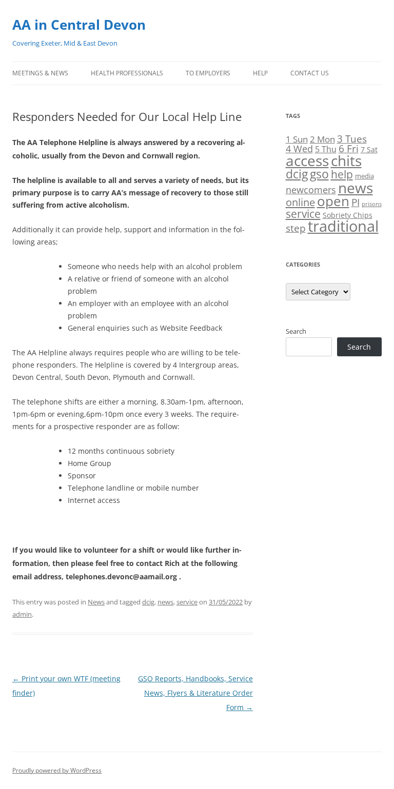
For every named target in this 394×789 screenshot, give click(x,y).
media (364, 175)
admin (22, 614)
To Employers (208, 73)
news (165, 601)
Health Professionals (127, 73)
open (333, 201)
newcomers (311, 190)
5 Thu (326, 149)
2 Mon (322, 139)
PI (355, 202)
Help (260, 73)
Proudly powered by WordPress (57, 770)
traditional (343, 226)
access (307, 160)
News (96, 601)
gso (319, 174)
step (296, 227)
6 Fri (349, 148)
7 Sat (369, 149)
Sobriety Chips (347, 215)
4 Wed (299, 149)
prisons (372, 204)
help (342, 174)
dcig (148, 601)
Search (296, 331)
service (187, 601)
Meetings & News (40, 73)
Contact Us (309, 73)
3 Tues (352, 138)
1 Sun (297, 139)
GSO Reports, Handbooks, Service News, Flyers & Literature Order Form (195, 693)
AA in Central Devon (79, 24)
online (300, 202)
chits (346, 160)
